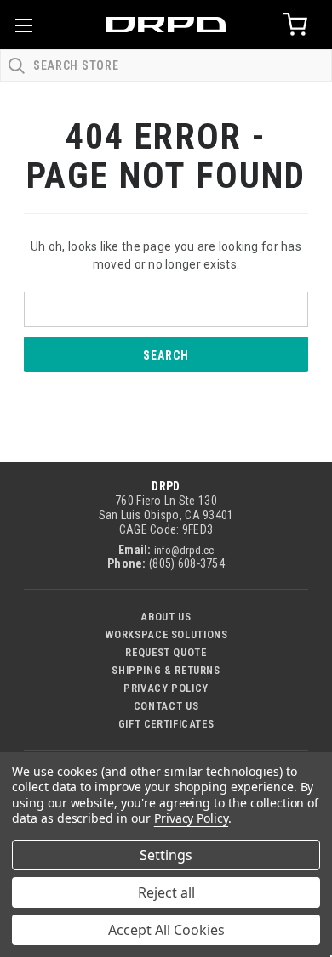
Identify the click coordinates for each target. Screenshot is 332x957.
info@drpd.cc (184, 550)
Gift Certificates (166, 723)
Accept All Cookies (166, 929)
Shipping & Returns (166, 670)
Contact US (166, 705)
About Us (165, 616)
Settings (166, 855)
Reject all (166, 892)
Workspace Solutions (166, 634)
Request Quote (165, 652)
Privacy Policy (166, 688)
